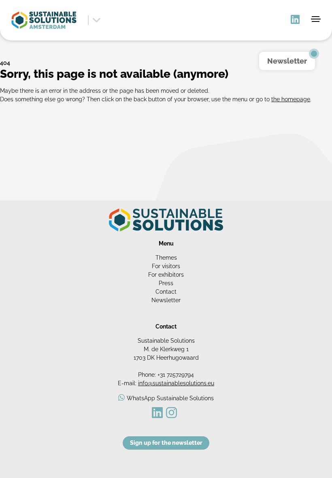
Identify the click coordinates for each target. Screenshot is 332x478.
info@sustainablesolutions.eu (176, 383)
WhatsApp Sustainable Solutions (170, 398)
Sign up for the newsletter (166, 443)
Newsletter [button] (287, 61)
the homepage (290, 99)
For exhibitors (166, 274)
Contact (166, 291)
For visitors (166, 266)
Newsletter (166, 300)
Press (166, 283)
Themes (166, 257)
